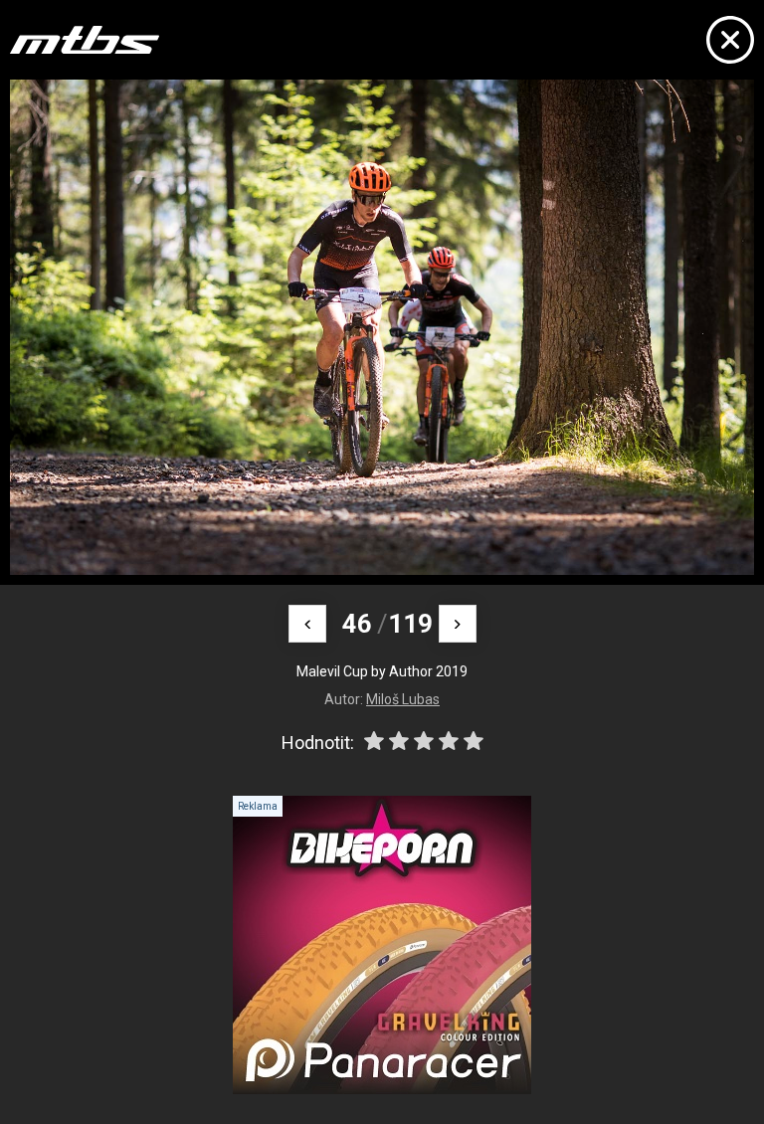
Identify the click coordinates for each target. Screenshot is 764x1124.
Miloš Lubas (403, 699)
